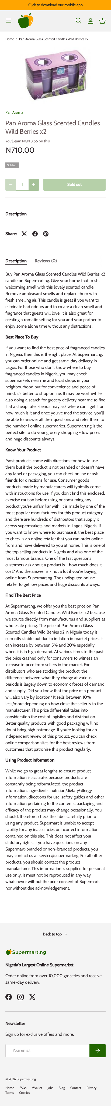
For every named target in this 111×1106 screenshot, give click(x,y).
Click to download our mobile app (55, 4)
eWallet (37, 1088)
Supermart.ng (26, 1079)
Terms (9, 1093)
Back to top (53, 934)
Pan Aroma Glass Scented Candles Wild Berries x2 (53, 39)
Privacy (91, 1088)
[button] (102, 21)
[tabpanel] (55, 583)
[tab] (16, 261)
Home (9, 39)
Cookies (24, 1093)
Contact (75, 1088)
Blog (62, 1088)
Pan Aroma (14, 112)
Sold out (74, 184)
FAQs (22, 1088)
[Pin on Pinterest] (45, 233)
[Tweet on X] (24, 233)
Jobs (50, 1088)
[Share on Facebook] (35, 233)
